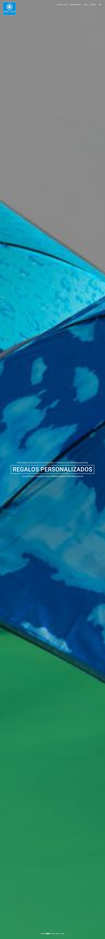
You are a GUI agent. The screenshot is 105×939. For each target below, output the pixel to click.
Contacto (93, 4)
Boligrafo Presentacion (43, 933)
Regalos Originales (57, 933)
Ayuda (85, 4)
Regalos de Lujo (52, 933)
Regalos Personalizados (48, 933)
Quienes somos (62, 4)
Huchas (62, 933)
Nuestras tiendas (75, 4)
